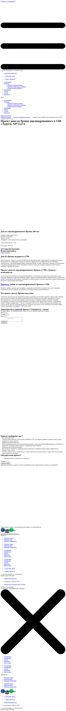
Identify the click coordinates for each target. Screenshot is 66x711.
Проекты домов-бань (10, 541)
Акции (6, 91)
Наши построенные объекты (22, 117)
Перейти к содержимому (8, 1)
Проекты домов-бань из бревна (17, 86)
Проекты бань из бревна (15, 88)
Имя (2, 312)
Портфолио (7, 90)
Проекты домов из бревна (15, 85)
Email (2, 316)
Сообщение (4, 321)
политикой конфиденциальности (11, 466)
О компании (7, 82)
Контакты (7, 94)
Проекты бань (8, 539)
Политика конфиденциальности (10, 534)
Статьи (6, 93)
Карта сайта (7, 556)
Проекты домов (8, 538)
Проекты (6, 83)
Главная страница (6, 117)
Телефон (3, 314)
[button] (33, 97)
